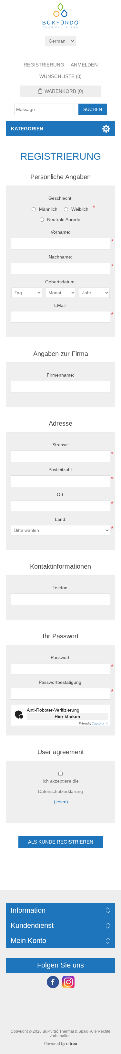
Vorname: (60, 232)
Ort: (61, 494)
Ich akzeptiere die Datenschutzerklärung (60, 786)
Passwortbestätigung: (61, 682)
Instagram (68, 982)
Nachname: (60, 256)
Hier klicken (67, 716)
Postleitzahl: (60, 469)
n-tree (71, 1043)
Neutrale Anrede (63, 219)
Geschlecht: (60, 198)
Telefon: (61, 587)
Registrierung (44, 64)
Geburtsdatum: (60, 281)
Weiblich (79, 209)
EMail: (60, 305)
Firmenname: (60, 375)
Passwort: (61, 657)
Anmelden (84, 64)
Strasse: (60, 444)
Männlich (48, 209)
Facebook (53, 982)
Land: (60, 519)
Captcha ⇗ (93, 723)
